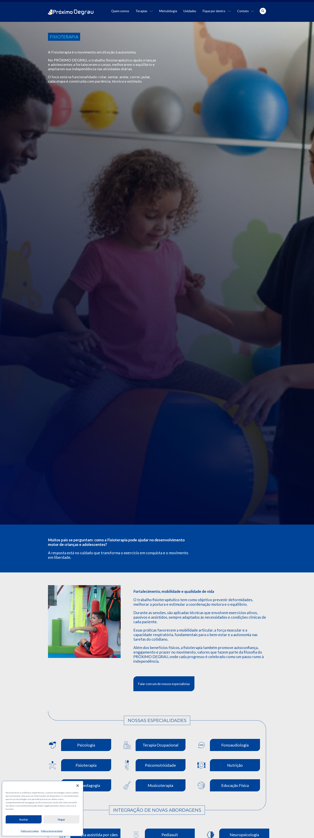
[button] (77, 785)
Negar (61, 819)
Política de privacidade (52, 831)
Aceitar (23, 819)
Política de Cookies (30, 831)
